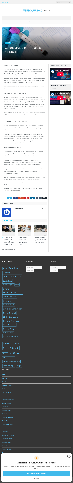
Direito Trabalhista (11, 343)
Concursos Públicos (12, 276)
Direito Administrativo (9, 291)
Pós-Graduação (9, 366)
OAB (21, 18)
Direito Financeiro (9, 325)
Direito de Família (8, 305)
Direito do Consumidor (12, 309)
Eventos (5, 354)
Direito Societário (7, 340)
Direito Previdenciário (8, 332)
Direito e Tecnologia (11, 321)
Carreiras (14, 18)
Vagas (19, 365)
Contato (40, 18)
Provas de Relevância (11, 361)
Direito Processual (10, 336)
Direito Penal (9, 329)
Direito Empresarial (10, 317)
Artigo (5, 268)
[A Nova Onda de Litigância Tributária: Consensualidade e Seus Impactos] (40, 229)
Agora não (36, 478)
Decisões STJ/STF (8, 285)
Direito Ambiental (9, 297)
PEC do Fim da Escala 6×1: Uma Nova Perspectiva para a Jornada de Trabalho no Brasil (8, 241)
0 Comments (35, 57)
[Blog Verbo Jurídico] (36, 10)
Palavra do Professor (8, 358)
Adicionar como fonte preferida (36, 473)
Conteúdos (7, 281)
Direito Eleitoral (9, 313)
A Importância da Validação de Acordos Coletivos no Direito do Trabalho (20, 2)
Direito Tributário (11, 348)
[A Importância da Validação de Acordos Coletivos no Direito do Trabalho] (24, 229)
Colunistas (6, 272)
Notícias (5, 18)
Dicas (33, 18)
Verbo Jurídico (10, 57)
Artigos (27, 18)
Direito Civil (8, 301)
